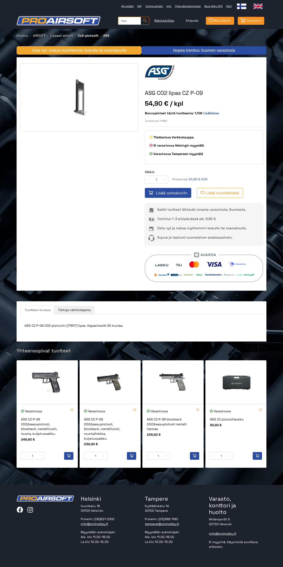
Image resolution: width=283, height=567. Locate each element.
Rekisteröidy (164, 21)
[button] (254, 351)
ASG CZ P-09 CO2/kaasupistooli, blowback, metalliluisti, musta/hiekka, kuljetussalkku (102, 428)
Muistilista (221, 21)
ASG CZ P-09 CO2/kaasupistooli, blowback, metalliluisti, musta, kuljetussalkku (39, 426)
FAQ (139, 6)
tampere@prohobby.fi (162, 524)
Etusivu (22, 36)
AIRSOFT (39, 36)
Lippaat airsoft (61, 36)
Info (168, 6)
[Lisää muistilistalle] (72, 410)
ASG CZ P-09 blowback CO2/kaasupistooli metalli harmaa (167, 424)
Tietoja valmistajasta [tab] (74, 310)
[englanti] (258, 6)
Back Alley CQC (213, 6)
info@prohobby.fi (94, 524)
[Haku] (145, 21)
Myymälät (127, 6)
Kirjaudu (192, 21)
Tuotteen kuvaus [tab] (38, 310)
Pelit (229, 6)
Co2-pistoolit (88, 36)
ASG (106, 36)
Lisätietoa (211, 113)
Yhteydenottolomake (188, 6)
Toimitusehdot (154, 6)
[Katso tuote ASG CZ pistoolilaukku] (236, 382)
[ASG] (159, 72)
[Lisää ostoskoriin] (68, 456)
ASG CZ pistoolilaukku (227, 419)
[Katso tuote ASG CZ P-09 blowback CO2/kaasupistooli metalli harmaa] (173, 382)
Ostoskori (253, 21)
